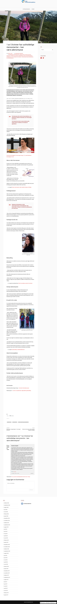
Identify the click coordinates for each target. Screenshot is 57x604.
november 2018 (7, 546)
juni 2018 (5, 557)
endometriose (16, 54)
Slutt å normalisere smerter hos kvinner (25, 283)
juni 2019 (5, 531)
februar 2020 (6, 513)
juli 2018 (5, 555)
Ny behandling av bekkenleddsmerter (18, 349)
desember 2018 (7, 544)
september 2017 (7, 577)
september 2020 (7, 505)
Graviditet (8, 55)
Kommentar (31, 489)
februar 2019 (6, 540)
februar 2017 (6, 592)
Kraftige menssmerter (28, 55)
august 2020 (6, 507)
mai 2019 (5, 533)
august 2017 (6, 579)
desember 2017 (7, 570)
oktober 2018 (6, 548)
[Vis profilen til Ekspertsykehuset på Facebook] (41, 58)
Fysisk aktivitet (28, 54)
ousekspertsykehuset (19, 53)
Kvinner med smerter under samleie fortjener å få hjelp (21, 187)
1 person (15, 471)
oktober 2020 (6, 502)
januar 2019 (6, 542)
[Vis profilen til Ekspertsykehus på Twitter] (43, 58)
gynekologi (13, 55)
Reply (32, 473)
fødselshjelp (22, 54)
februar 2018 (6, 566)
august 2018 (6, 553)
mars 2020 (6, 511)
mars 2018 (6, 564)
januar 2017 (6, 594)
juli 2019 (5, 529)
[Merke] (47, 49)
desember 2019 (7, 518)
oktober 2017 (6, 575)
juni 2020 (5, 509)
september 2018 (7, 551)
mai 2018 (5, 559)
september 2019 (7, 524)
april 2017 (6, 588)
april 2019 (6, 535)
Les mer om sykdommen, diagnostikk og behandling (22, 390)
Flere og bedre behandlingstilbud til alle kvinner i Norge (20, 476)
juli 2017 (5, 581)
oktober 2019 (6, 522)
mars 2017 (6, 590)
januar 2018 (6, 568)
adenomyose (11, 54)
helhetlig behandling (19, 55)
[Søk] (52, 49)
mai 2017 (5, 586)
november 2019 (7, 520)
